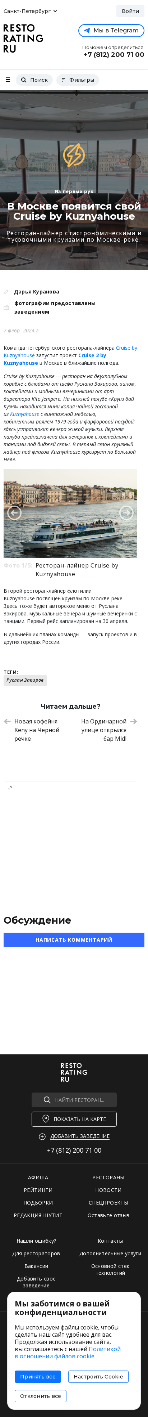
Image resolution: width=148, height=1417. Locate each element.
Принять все (38, 1376)
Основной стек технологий (110, 1269)
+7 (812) (74, 1150)
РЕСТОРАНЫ (108, 1177)
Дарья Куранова (36, 291)
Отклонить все (40, 1396)
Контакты (110, 1240)
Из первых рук (74, 191)
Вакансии (36, 1266)
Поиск (39, 80)
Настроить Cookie (98, 1376)
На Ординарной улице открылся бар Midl (103, 730)
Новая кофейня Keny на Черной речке (36, 730)
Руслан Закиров (25, 680)
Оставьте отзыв (109, 1215)
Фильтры (81, 80)
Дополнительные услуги (110, 1253)
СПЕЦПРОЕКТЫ (108, 1202)
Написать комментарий (74, 939)
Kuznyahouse (24, 414)
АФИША (38, 1177)
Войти (130, 11)
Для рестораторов (36, 1253)
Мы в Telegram (116, 30)
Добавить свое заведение (36, 1282)
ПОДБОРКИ (38, 1202)
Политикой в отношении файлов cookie (68, 1352)
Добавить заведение (80, 1136)
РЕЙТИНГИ (38, 1190)
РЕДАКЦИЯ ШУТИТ (38, 1215)
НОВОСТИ (108, 1190)
